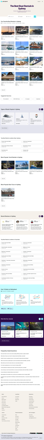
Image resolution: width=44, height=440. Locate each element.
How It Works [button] (17, 396)
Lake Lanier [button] (17, 416)
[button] (9, 23)
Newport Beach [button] (17, 422)
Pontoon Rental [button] (31, 402)
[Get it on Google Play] (10, 309)
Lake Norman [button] (17, 425)
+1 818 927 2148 (31, 416)
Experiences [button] (31, 394)
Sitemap (3, 408)
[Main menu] (42, 1)
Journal (3, 412)
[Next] (42, 109)
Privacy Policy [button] (29, 438)
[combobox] (13, 16)
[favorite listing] (28, 35)
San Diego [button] (16, 419)
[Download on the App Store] (4, 309)
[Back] (40, 109)
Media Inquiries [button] (4, 399)
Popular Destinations (18, 412)
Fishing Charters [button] (31, 399)
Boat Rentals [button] (31, 396)
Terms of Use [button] (25, 437)
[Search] (35, 16)
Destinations (3, 419)
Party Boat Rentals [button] (31, 408)
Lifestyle (3, 416)
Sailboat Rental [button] (31, 405)
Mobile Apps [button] (17, 399)
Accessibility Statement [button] (5, 405)
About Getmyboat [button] (4, 396)
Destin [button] (16, 428)
